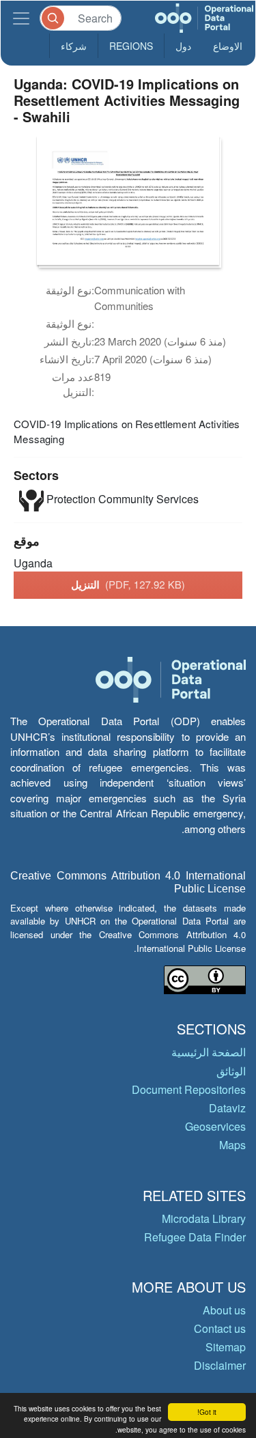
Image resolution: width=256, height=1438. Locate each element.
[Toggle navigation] (21, 18)
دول (183, 46)
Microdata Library (204, 1218)
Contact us (220, 1328)
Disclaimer (220, 1365)
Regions (131, 46)
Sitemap (225, 1347)
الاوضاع (227, 46)
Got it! (206, 1412)
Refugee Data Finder (195, 1237)
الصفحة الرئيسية (208, 1052)
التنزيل (128, 584)
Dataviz (227, 1108)
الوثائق (231, 1071)
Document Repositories (189, 1089)
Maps (232, 1145)
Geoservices (215, 1126)
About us (224, 1310)
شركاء (74, 46)
